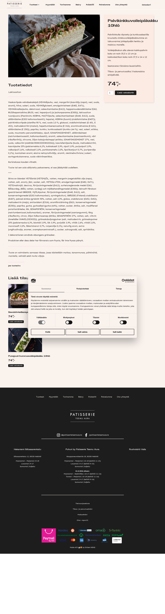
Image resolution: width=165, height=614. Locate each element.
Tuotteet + (34, 4)
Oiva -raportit (82, 520)
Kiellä (47, 332)
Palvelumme (104, 4)
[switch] (68, 322)
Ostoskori (146, 5)
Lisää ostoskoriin (16, 322)
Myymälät (50, 4)
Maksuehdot (82, 514)
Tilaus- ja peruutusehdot (82, 509)
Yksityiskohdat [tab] (82, 289)
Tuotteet (40, 397)
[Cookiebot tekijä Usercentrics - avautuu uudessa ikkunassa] (123, 281)
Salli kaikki (117, 332)
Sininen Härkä (90, 547)
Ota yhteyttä (121, 4)
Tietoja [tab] (119, 289)
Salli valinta (82, 332)
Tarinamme (65, 4)
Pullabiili (90, 4)
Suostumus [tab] (46, 289)
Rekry (78, 4)
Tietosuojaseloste (82, 503)
